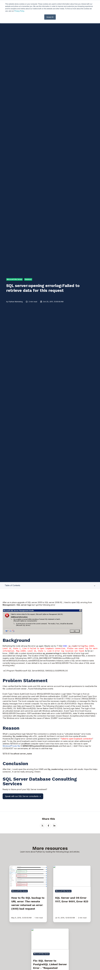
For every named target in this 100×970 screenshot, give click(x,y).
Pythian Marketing (16, 302)
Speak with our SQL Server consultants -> (23, 796)
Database (28, 279)
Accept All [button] (50, 17)
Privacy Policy (19, 11)
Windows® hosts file (11, 746)
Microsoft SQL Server (14, 279)
